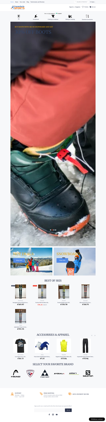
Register (77, 7)
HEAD (20, 325)
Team (42, 354)
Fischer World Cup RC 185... (63, 302)
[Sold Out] (20, 291)
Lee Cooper (20, 354)
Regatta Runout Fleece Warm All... (64, 356)
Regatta (64, 354)
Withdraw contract (97, 419)
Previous (91, 335)
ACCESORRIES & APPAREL (53, 334)
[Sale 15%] (42, 291)
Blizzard (85, 300)
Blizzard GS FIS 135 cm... (85, 302)
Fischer (42, 300)
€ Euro (92, 2)
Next (95, 335)
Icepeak (85, 354)
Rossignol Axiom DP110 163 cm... (20, 302)
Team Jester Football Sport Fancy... (42, 356)
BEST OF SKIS (53, 280)
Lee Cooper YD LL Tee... (20, 356)
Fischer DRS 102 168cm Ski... (42, 302)
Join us (68, 410)
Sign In (71, 7)
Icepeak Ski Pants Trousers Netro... (85, 356)
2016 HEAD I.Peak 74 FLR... (20, 327)
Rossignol (20, 300)
